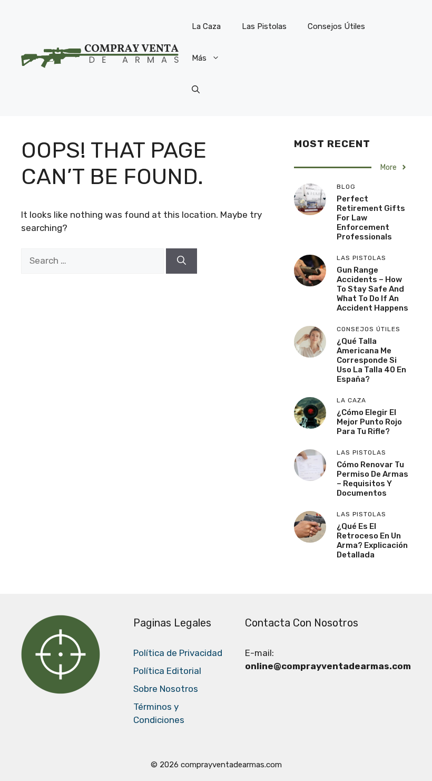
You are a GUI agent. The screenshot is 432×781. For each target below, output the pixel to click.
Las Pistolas (264, 26)
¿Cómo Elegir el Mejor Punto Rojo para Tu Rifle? (369, 422)
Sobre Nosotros (165, 688)
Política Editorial (167, 671)
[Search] (181, 261)
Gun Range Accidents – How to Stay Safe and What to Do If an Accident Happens (372, 289)
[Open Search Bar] (195, 89)
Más (199, 58)
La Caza (206, 26)
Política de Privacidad (177, 653)
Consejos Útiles (336, 26)
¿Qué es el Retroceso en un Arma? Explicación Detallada (372, 541)
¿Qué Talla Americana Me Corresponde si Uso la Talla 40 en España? (371, 360)
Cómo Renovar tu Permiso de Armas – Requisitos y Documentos (372, 479)
